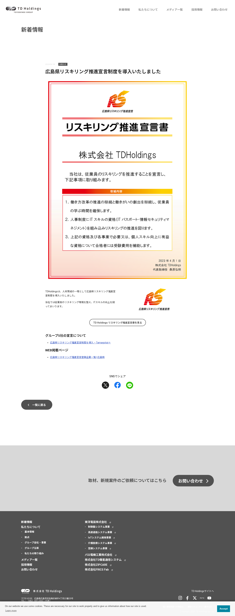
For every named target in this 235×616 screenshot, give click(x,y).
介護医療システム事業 (100, 543)
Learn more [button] (11, 610)
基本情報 (29, 531)
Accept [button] (224, 608)
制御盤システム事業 (99, 526)
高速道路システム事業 (100, 532)
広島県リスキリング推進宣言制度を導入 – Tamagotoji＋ (80, 342)
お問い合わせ (219, 9)
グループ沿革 (32, 548)
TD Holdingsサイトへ (202, 591)
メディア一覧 (174, 9)
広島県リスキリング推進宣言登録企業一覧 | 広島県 (77, 357)
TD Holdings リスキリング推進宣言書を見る (117, 322)
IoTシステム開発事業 (99, 537)
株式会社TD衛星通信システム (103, 559)
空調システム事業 (97, 548)
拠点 (27, 537)
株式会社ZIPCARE (96, 564)
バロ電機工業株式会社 (98, 554)
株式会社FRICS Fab (97, 569)
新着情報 (124, 9)
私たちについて (148, 9)
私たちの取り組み (34, 553)
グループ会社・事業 (35, 542)
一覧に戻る (39, 405)
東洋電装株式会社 (96, 522)
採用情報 (196, 9)
